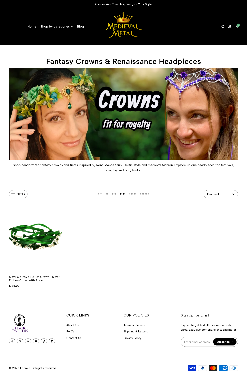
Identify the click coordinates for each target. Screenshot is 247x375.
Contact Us (74, 338)
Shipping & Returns (136, 331)
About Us (72, 325)
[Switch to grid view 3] (114, 194)
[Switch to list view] (100, 194)
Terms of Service (134, 325)
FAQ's (70, 331)
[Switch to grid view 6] (144, 194)
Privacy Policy (132, 338)
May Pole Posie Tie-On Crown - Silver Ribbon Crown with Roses (34, 278)
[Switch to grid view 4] (122, 194)
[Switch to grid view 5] (133, 194)
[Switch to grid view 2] (107, 194)
